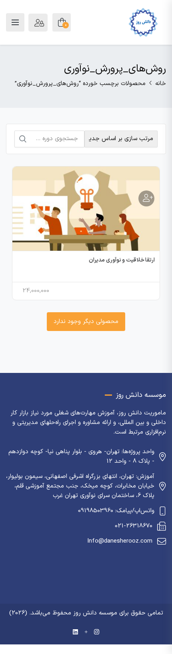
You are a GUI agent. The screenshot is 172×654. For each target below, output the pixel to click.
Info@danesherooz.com (119, 541)
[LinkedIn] (75, 632)
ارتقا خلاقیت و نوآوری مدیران (122, 260)
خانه (160, 83)
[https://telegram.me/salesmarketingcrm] (86, 632)
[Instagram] (96, 632)
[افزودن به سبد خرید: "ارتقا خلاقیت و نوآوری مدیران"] (146, 198)
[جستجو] (22, 139)
